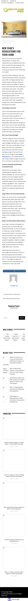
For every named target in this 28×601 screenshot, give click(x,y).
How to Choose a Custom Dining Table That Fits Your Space (14, 475)
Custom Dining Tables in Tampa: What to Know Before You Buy (14, 443)
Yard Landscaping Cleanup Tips (11, 298)
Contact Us (4, 1)
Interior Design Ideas (8, 41)
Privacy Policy (19, 3)
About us (13, 1)
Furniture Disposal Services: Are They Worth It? (14, 540)
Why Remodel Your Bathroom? (12, 294)
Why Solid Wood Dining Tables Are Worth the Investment (14, 508)
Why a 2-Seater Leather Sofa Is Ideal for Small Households (13, 573)
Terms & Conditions (7, 3)
